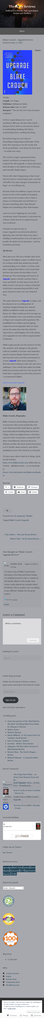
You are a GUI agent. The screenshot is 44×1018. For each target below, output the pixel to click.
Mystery (6, 870)
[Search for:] (22, 657)
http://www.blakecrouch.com (15, 462)
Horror (32, 867)
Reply (6, 604)
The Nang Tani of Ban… (23, 774)
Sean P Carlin (19, 790)
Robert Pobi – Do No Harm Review (24, 538)
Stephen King (8, 826)
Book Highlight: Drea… (23, 782)
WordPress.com (12, 985)
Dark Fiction (18, 867)
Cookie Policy (12, 1008)
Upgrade (25, 520)
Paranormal (14, 870)
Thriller (29, 516)
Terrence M (18, 805)
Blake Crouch (15, 520)
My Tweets (7, 852)
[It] (38, 829)
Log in (8, 976)
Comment (33, 640)
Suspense (21, 516)
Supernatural (30, 870)
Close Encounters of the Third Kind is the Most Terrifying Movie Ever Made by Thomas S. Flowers (23, 724)
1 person (14, 600)
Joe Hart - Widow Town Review (21, 743)
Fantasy (26, 867)
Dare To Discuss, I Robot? (18, 740)
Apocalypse (7, 867)
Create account (12, 973)
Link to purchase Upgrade (14, 382)
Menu (22, 31)
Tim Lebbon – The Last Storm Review (21, 534)
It (4, 824)
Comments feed (12, 982)
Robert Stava (13, 729)
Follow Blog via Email (12, 676)
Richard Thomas (14, 732)
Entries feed (11, 979)
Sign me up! (11, 700)
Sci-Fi (13, 516)
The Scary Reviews (22, 6)
